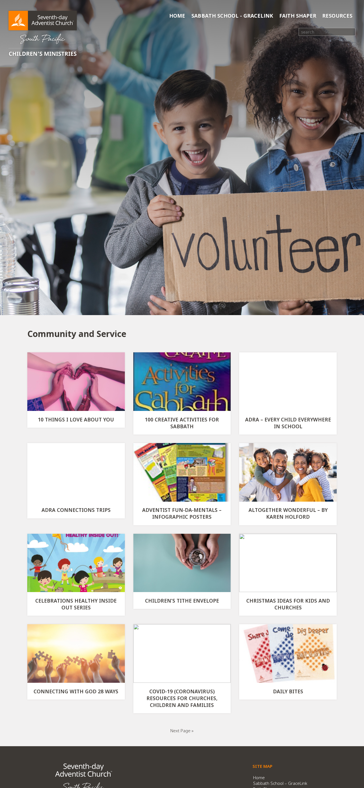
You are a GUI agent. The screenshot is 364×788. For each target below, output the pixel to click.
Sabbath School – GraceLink (280, 783)
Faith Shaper (297, 15)
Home (177, 15)
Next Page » (182, 730)
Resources (337, 15)
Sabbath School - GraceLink (232, 15)
